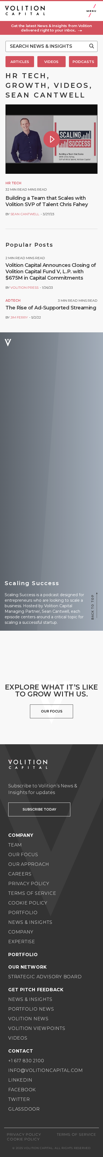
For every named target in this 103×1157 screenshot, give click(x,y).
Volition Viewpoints (36, 1028)
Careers (19, 874)
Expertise (21, 941)
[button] (51, 28)
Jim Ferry (19, 317)
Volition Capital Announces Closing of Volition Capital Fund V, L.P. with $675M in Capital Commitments (50, 271)
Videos (17, 1038)
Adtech (13, 300)
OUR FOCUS (51, 711)
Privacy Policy (28, 883)
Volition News (28, 1018)
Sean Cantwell (24, 214)
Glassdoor (24, 1109)
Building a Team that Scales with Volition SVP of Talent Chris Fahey (46, 201)
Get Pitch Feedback (36, 989)
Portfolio (23, 912)
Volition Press (24, 287)
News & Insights (30, 922)
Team (15, 845)
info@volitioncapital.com (45, 1070)
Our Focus (23, 854)
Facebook (22, 1089)
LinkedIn (20, 1080)
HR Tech (13, 183)
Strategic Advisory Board (45, 976)
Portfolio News (31, 1009)
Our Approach (28, 864)
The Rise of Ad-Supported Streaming (50, 308)
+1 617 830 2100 (26, 1060)
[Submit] (91, 46)
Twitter (19, 1099)
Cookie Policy (28, 903)
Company (20, 932)
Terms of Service (32, 893)
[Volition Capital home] (25, 10)
